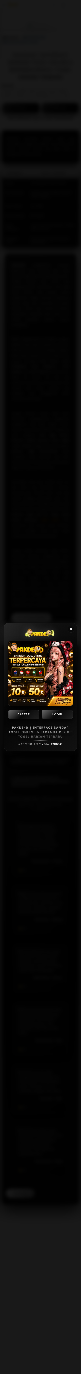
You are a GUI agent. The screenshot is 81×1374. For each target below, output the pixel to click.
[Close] (71, 629)
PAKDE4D (57, 744)
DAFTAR (24, 714)
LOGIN (57, 714)
